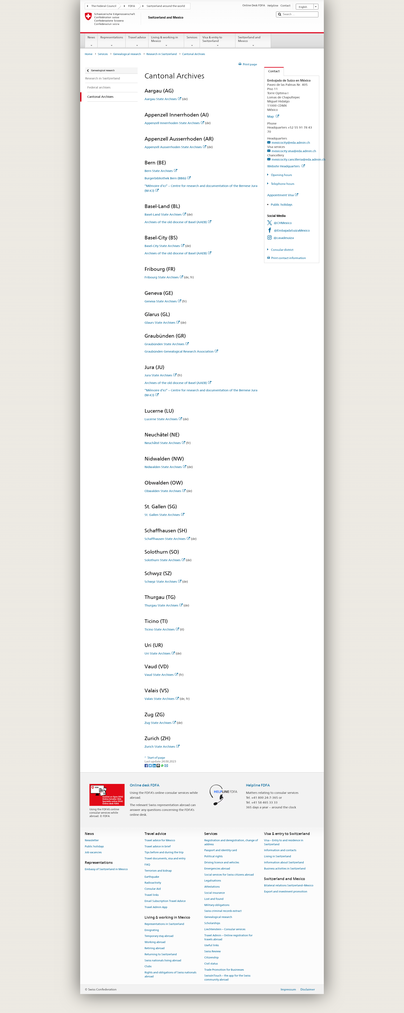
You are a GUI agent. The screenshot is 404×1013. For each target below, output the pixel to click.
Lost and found (213, 898)
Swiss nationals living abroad (163, 960)
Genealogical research (127, 54)
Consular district (281, 249)
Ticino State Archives (160, 629)
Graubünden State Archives (164, 344)
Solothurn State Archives (163, 560)
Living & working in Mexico (164, 39)
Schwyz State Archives (161, 582)
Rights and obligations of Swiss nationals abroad (170, 974)
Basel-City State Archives (162, 246)
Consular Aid (153, 889)
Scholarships (212, 923)
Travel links (152, 894)
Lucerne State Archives (161, 419)
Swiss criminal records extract (223, 911)
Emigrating (152, 930)
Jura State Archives (158, 375)
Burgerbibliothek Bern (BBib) (165, 178)
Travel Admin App (156, 907)
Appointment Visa (280, 195)
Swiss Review (212, 951)
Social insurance (214, 892)
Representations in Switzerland (164, 924)
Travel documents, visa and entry (165, 858)
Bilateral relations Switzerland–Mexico (288, 885)
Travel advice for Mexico (160, 840)
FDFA (131, 6)
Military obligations (216, 905)
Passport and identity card (220, 850)
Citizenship (211, 957)
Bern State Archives (159, 171)
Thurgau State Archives (161, 605)
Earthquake (152, 876)
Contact (272, 71)
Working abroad (155, 942)
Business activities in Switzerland (285, 868)
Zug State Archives (158, 723)
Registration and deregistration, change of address (231, 842)
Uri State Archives (157, 653)
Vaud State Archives (159, 675)
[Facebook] (147, 765)
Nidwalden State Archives (163, 467)
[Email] (166, 765)
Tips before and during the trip (164, 852)
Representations (111, 37)
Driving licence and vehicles (221, 862)
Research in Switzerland (161, 54)
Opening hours (281, 175)
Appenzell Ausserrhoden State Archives (173, 147)
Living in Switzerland (277, 856)
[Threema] (159, 765)
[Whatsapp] (163, 765)
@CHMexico (283, 223)
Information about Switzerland (284, 862)
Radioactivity (153, 882)
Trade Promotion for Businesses (224, 969)
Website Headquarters (283, 166)
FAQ (147, 864)
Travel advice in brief (158, 846)
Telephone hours (282, 183)
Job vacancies (93, 852)
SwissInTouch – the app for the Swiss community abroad (227, 977)
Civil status (211, 963)
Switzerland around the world (166, 6)
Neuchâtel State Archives (163, 443)
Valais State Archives (159, 699)
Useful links (211, 945)
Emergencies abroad (217, 868)
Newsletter (92, 840)
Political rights (213, 856)
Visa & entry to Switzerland (212, 39)
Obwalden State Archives (163, 491)
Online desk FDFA (144, 785)
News (91, 37)
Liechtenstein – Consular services (224, 929)
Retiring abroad (155, 948)
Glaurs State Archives (160, 323)
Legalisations (212, 880)
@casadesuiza (284, 238)
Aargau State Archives (161, 99)
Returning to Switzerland (161, 954)
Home (88, 54)
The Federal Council (103, 6)
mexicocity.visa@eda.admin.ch (294, 151)
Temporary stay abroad (159, 936)
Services (192, 37)
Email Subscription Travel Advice (165, 901)
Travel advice (137, 37)
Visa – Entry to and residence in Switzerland (283, 842)
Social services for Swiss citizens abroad (229, 874)
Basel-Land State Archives (163, 214)
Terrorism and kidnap (158, 870)
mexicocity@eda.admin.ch (291, 143)
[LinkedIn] (155, 765)
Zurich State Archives (160, 747)
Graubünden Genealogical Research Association (179, 351)
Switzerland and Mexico (249, 39)
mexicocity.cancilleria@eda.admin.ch (298, 159)
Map (271, 116)
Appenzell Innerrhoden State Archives (172, 123)
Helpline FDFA (258, 785)
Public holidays (281, 205)
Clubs (148, 966)
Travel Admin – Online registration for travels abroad (228, 937)
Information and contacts (280, 850)
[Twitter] (151, 765)
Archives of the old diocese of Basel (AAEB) (176, 222)
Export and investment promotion (285, 891)
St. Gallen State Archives (162, 515)
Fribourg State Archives (162, 277)
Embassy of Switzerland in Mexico (106, 869)
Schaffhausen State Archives (165, 539)
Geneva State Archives (161, 301)
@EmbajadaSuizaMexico (292, 230)
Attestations (212, 886)
